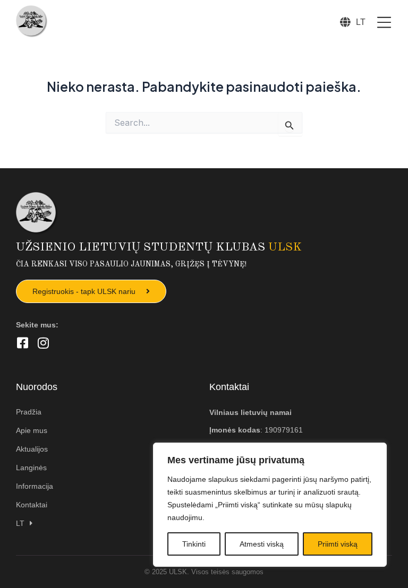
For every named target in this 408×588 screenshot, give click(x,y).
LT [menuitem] (361, 22)
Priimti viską (338, 544)
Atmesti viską (262, 544)
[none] (361, 22)
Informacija (34, 486)
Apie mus (31, 430)
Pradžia (28, 412)
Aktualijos (32, 449)
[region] (270, 505)
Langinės (31, 467)
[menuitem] (361, 22)
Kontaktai (31, 504)
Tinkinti (194, 544)
